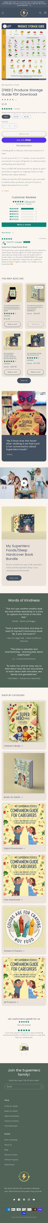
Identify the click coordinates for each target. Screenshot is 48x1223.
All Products (10, 1002)
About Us (8, 1145)
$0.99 (16, 117)
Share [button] (6, 191)
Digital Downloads (13, 848)
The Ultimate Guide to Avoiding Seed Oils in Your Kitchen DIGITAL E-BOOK (12, 308)
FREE (6, 117)
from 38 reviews (24, 1025)
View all (24, 380)
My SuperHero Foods (21, 1217)
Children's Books (12, 746)
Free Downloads (12, 900)
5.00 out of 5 (30, 201)
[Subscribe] (41, 1086)
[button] (2, 12)
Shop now (13, 578)
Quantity (5, 122)
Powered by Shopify (32, 1217)
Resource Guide (10, 1155)
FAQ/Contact (9, 1165)
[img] (7, 239)
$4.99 (26, 117)
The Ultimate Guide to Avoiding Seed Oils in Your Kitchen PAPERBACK (35, 308)
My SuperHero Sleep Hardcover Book (34, 354)
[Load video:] (24, 483)
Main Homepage (11, 1140)
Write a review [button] (24, 224)
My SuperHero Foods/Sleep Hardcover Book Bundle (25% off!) (10, 356)
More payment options (24, 145)
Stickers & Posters (13, 951)
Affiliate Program (11, 1160)
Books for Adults (12, 797)
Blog (6, 1150)
